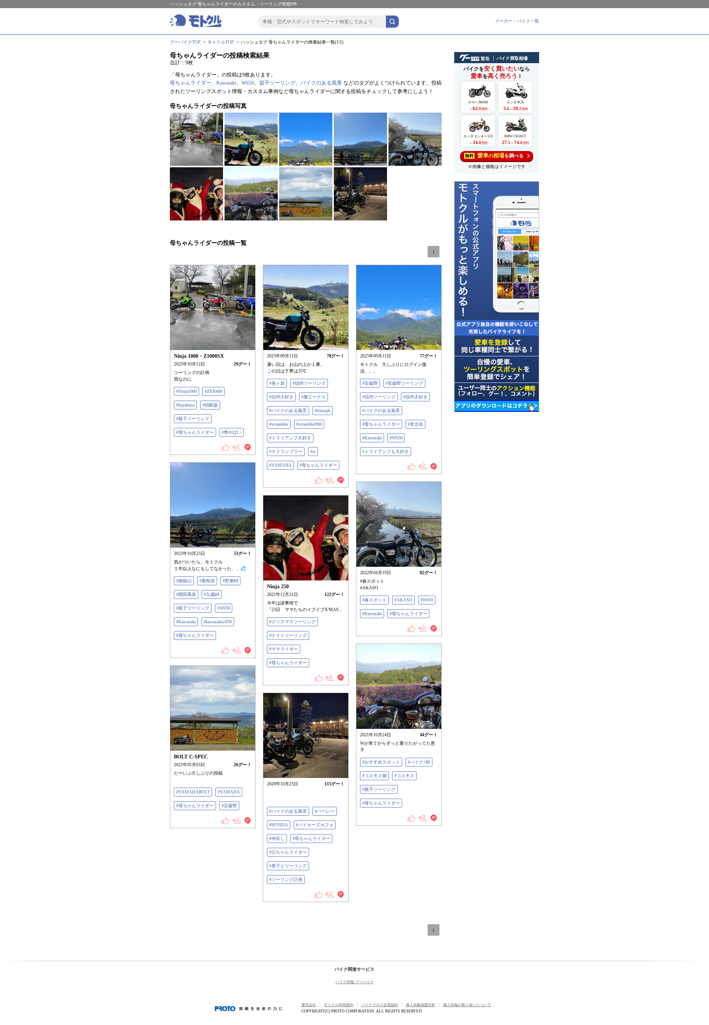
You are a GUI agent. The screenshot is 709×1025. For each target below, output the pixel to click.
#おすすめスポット (381, 762)
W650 (248, 83)
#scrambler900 (309, 424)
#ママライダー (283, 649)
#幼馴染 (210, 405)
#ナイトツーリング (288, 635)
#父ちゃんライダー (288, 852)
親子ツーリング (277, 83)
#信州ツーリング (309, 383)
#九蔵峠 (211, 594)
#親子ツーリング (192, 418)
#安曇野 (370, 383)
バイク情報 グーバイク (355, 982)
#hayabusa (185, 405)
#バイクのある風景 (288, 410)
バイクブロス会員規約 (379, 1005)
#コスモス (404, 775)
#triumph (322, 410)
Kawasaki (226, 83)
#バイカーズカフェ (314, 824)
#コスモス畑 (374, 775)
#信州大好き (281, 397)
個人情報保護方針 (420, 1005)
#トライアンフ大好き (290, 437)
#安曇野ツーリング (404, 383)
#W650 (396, 437)
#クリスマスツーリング (292, 621)
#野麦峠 (230, 580)
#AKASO (403, 600)
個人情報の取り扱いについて (467, 1005)
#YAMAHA (280, 465)
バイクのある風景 (321, 83)
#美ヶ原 (277, 383)
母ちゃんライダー (190, 83)
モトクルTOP (221, 42)
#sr (313, 451)
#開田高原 (186, 594)
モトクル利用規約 (338, 1005)
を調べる (494, 155)
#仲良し (277, 838)
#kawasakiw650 (217, 621)
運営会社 (308, 1005)
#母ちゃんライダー (195, 432)
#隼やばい (232, 432)
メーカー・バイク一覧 (517, 21)
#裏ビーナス (313, 397)
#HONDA (278, 824)
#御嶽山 (184, 580)
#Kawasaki (372, 437)
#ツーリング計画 (285, 879)
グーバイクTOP (185, 42)
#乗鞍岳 (207, 580)
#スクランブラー (285, 451)
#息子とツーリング (288, 865)
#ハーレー (325, 811)
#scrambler (278, 424)
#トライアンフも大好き (385, 451)
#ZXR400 (213, 391)
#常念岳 (415, 424)
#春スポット (374, 600)
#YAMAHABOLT (193, 792)
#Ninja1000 (186, 391)
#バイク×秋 (419, 762)
